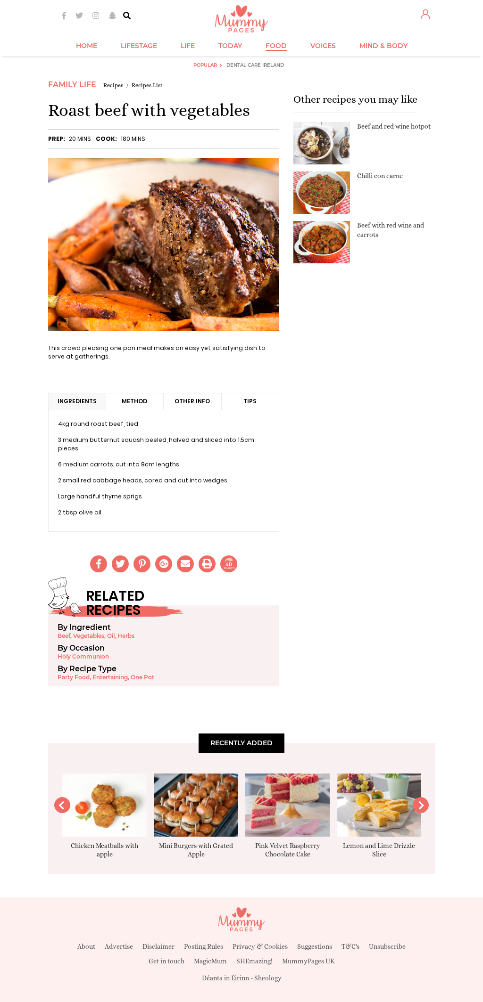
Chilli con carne (380, 175)
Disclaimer (158, 946)
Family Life (72, 84)
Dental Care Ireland (255, 65)
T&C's (350, 946)
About (86, 946)
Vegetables (88, 635)
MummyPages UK (308, 961)
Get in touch (166, 961)
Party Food (74, 677)
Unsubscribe (387, 946)
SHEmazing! (254, 961)
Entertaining (110, 677)
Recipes (113, 85)
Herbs (125, 635)
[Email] (185, 563)
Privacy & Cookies (260, 946)
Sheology (268, 978)
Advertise (119, 946)
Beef (64, 635)
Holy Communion (83, 656)
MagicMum (210, 961)
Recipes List (147, 85)
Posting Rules (203, 946)
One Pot (142, 677)
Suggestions (314, 946)
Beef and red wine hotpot (394, 126)
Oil (111, 635)
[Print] (207, 563)
